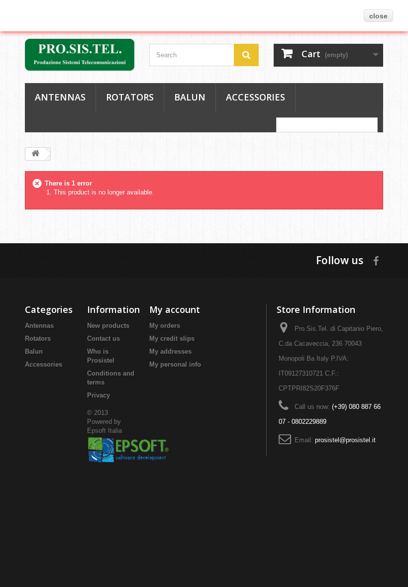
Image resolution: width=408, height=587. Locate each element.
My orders (164, 325)
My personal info (175, 364)
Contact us (103, 338)
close (378, 16)
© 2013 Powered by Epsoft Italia (104, 421)
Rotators (130, 97)
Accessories (255, 97)
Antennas (60, 97)
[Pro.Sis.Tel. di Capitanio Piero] (79, 55)
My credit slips (172, 338)
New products (108, 325)
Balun (189, 97)
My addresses (170, 351)
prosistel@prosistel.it (345, 440)
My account (174, 309)
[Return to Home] (35, 154)
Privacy (98, 395)
